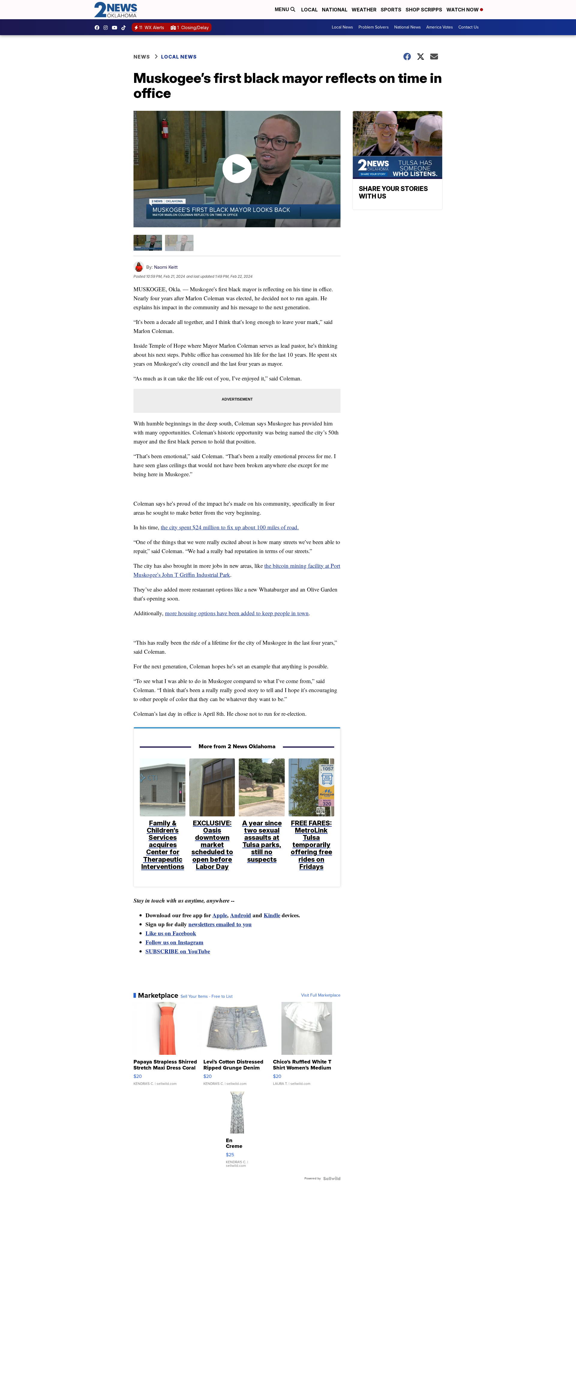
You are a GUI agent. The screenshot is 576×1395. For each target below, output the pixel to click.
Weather (364, 10)
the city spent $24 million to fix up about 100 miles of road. (230, 527)
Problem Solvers (373, 27)
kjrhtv (98, 27)
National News (407, 27)
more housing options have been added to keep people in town (237, 613)
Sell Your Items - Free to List (206, 996)
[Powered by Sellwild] (331, 1178)
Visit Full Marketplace (320, 995)
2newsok (107, 27)
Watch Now (463, 10)
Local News (342, 27)
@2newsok (125, 27)
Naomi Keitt (166, 267)
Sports (391, 10)
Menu (282, 9)
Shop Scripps (424, 10)
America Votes (439, 27)
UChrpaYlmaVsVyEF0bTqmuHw (116, 27)
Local (309, 10)
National (334, 10)
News (142, 57)
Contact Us (468, 27)
